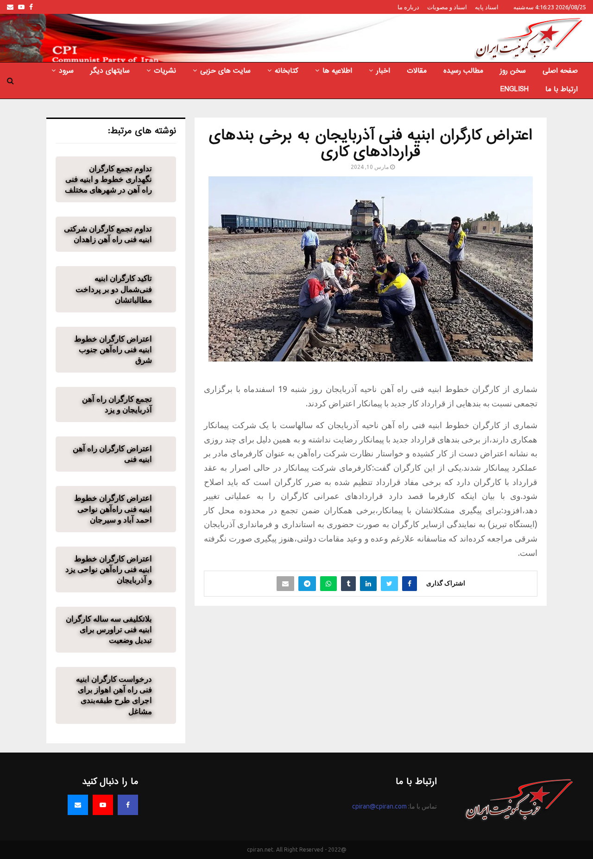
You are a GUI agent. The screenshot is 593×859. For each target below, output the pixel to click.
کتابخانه (286, 70)
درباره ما (408, 7)
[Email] (78, 805)
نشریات (165, 70)
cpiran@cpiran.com (379, 806)
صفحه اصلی (560, 70)
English (514, 89)
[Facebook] (128, 805)
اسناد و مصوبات (447, 7)
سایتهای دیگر (110, 70)
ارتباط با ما (561, 89)
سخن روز (513, 70)
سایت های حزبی (225, 70)
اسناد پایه (486, 7)
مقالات (417, 70)
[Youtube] (103, 805)
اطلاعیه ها (337, 70)
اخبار (383, 70)
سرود (66, 70)
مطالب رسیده (463, 70)
